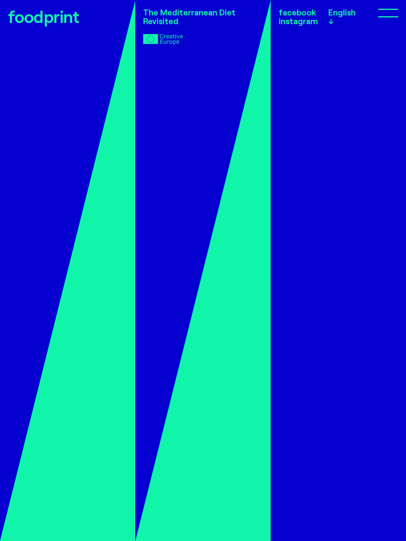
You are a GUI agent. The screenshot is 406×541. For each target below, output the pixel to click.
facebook (297, 12)
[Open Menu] (378, 12)
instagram (298, 21)
